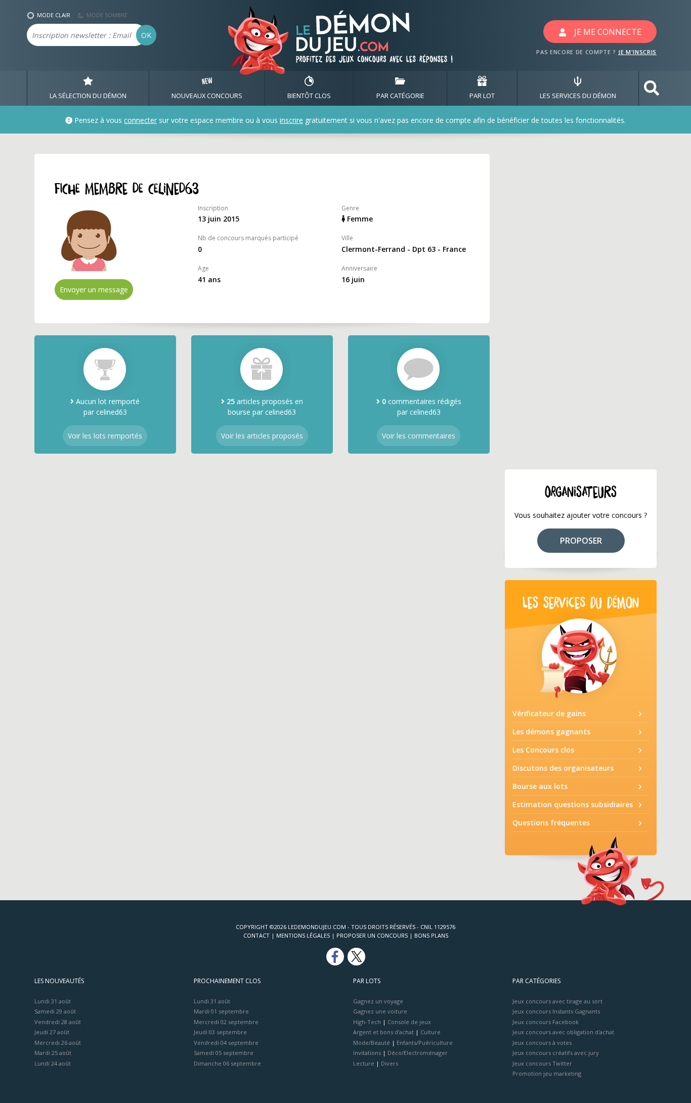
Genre (350, 208)
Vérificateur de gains (549, 713)
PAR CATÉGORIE (400, 95)
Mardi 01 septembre (221, 1011)
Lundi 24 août (52, 1063)
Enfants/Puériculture (425, 1042)
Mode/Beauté (371, 1042)
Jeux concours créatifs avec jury (555, 1052)
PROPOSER (581, 540)
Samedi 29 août (55, 1011)
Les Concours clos (543, 750)
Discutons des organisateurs (563, 768)
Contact (256, 935)
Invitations (367, 1052)
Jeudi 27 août (51, 1032)
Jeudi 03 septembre (220, 1032)
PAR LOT (482, 95)
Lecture (363, 1063)
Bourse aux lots (540, 786)
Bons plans (431, 935)
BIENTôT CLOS (309, 95)
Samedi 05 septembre (223, 1052)
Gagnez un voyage (378, 1001)
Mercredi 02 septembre (226, 1022)
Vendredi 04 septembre (226, 1042)
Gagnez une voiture (380, 1011)
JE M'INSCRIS (637, 52)
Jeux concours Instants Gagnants (556, 1011)
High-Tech (367, 1022)
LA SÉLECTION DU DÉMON (88, 95)
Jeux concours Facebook (545, 1022)
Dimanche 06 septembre (227, 1063)
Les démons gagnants (551, 731)
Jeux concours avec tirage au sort (557, 1001)
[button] (651, 88)
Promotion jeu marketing (546, 1073)
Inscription (213, 208)
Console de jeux (409, 1022)
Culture (430, 1032)
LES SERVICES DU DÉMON (578, 95)
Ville (347, 238)
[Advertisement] (581, 305)
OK (146, 35)
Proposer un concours (372, 935)
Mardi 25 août (52, 1052)
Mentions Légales (303, 935)
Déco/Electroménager (417, 1052)
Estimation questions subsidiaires (572, 804)
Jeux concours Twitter (542, 1063)
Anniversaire (359, 268)
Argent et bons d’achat (383, 1032)
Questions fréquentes (551, 822)
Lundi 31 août (52, 1001)
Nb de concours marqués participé (248, 238)
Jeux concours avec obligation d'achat (563, 1032)
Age (203, 268)
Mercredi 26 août (57, 1042)
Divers (389, 1063)
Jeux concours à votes (542, 1042)
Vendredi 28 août (57, 1022)
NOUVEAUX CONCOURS (206, 95)
